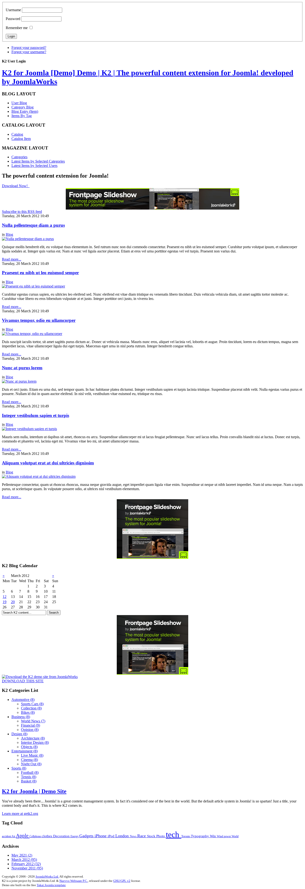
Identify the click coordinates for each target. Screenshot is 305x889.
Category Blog (22, 107)
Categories (19, 157)
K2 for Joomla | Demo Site (34, 791)
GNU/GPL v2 (121, 881)
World (235, 836)
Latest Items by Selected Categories (38, 161)
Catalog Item (21, 139)
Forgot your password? (28, 48)
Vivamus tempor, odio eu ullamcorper (39, 320)
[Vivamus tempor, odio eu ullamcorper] (32, 334)
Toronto (186, 836)
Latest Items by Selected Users (34, 166)
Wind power (224, 836)
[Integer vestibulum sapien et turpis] (29, 429)
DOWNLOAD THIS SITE (23, 681)
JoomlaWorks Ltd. (47, 876)
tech (173, 834)
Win (213, 836)
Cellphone (36, 836)
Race (142, 835)
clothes (47, 836)
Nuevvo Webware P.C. (73, 881)
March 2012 (24, 860)
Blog (9, 234)
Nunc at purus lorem (22, 367)
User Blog (19, 103)
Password (13, 19)
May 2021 (21, 855)
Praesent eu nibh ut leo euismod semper (40, 272)
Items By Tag (21, 116)
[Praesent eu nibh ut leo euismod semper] (33, 286)
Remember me (17, 28)
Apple (23, 835)
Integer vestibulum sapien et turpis (35, 415)
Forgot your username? (28, 52)
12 (4, 597)
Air (13, 836)
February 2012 (26, 864)
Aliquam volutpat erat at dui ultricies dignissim (48, 462)
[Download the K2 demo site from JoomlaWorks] (40, 677)
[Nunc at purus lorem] (19, 381)
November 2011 (27, 868)
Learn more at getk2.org (20, 814)
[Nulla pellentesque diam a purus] (28, 239)
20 (13, 602)
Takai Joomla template (51, 885)
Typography (200, 836)
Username (13, 10)
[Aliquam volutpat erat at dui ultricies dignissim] (39, 476)
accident (6, 836)
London (122, 835)
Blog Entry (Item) (24, 111)
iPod (111, 836)
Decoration (62, 836)
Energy (75, 836)
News (133, 836)
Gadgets (87, 835)
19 (4, 602)
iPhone (101, 835)
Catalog (17, 134)
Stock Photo (156, 836)
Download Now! (15, 186)
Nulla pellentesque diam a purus (33, 225)
